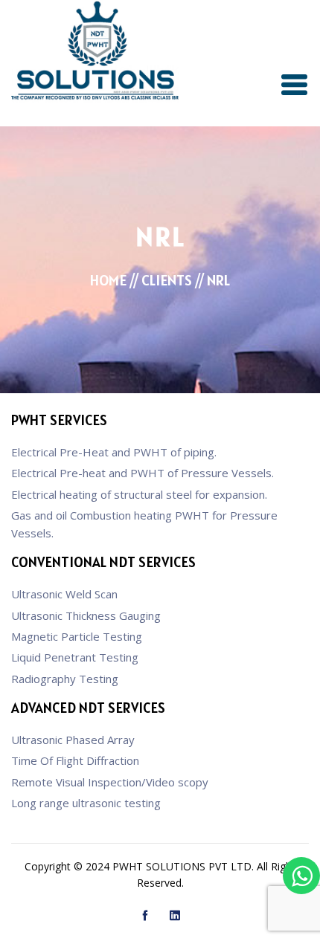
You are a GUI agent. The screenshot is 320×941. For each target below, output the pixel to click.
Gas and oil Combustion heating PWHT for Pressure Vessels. (144, 524)
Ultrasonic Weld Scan (64, 593)
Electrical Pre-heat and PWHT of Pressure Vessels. (142, 472)
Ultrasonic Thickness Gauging (86, 615)
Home (108, 280)
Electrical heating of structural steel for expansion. (139, 494)
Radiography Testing (64, 678)
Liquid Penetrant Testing (74, 657)
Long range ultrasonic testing (86, 802)
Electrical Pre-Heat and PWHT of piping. (114, 451)
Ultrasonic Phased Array (73, 739)
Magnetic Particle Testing (76, 636)
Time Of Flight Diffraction (75, 760)
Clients (166, 280)
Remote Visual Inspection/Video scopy (109, 782)
